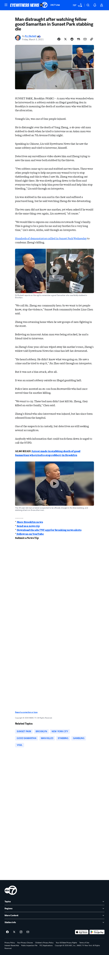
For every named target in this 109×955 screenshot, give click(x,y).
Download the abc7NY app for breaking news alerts (49, 530)
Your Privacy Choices (25, 943)
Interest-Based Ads (12, 945)
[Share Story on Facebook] (58, 39)
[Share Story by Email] (85, 39)
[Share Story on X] (65, 39)
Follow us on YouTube (30, 534)
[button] (6, 5)
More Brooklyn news (30, 522)
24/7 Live (55, 4)
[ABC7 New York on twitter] (14, 932)
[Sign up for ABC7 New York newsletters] (28, 932)
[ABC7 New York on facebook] (7, 932)
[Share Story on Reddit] (72, 39)
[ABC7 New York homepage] (29, 5)
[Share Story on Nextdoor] (78, 39)
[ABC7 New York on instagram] (21, 932)
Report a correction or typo (26, 712)
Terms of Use (84, 943)
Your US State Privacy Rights (66, 943)
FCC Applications (46, 945)
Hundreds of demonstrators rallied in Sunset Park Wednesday (51, 238)
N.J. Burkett (30, 36)
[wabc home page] (11, 890)
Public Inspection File (29, 945)
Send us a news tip (28, 526)
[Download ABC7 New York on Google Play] (97, 932)
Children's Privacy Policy (44, 943)
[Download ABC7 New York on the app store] (82, 932)
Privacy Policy (10, 943)
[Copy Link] (91, 39)
